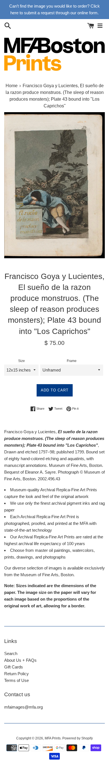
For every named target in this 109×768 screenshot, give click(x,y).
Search (10, 653)
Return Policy (16, 673)
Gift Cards (13, 667)
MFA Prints (53, 738)
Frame (72, 361)
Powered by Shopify (77, 738)
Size (21, 361)
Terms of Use (16, 680)
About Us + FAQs (20, 660)
